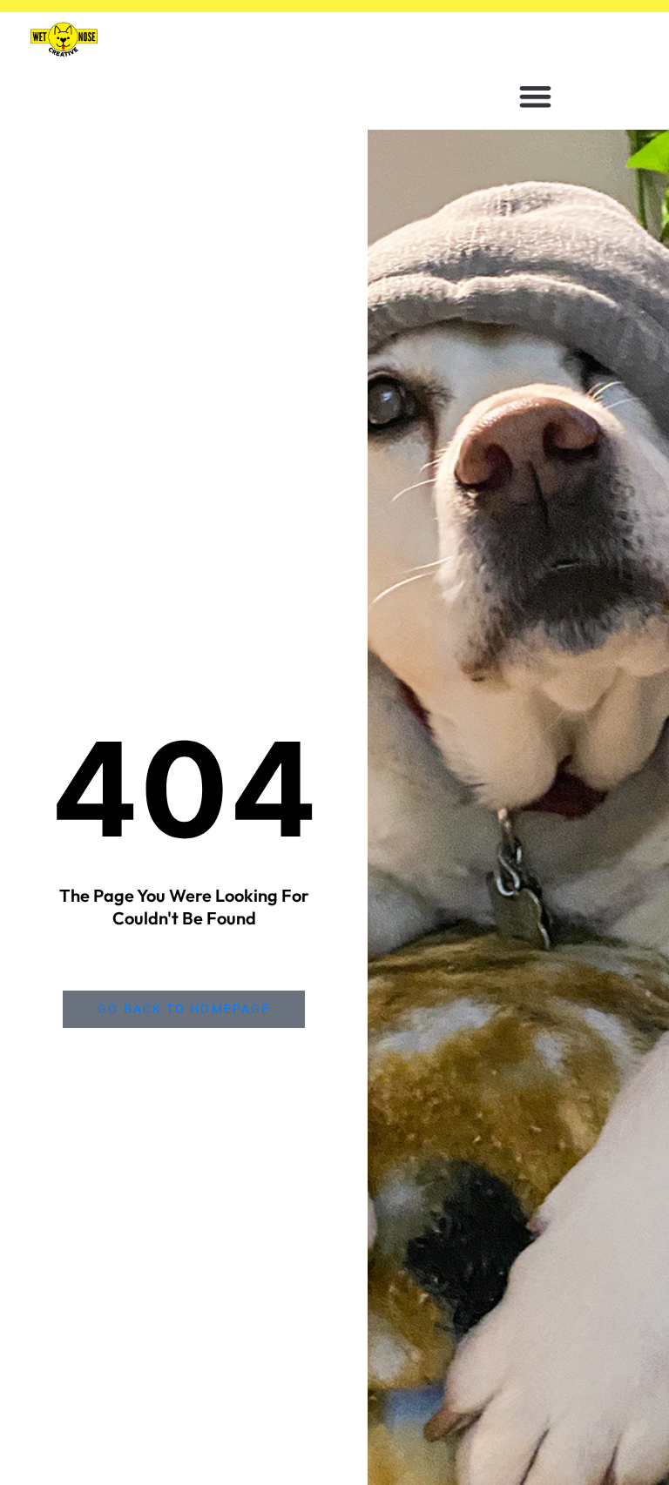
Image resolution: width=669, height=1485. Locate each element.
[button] (535, 96)
